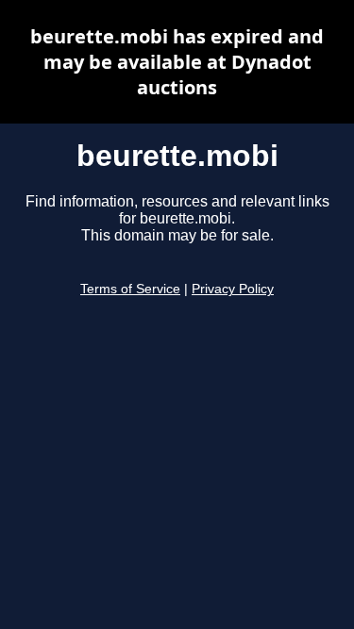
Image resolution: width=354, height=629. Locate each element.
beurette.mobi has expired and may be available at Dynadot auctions (177, 62)
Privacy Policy (233, 289)
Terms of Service (130, 289)
